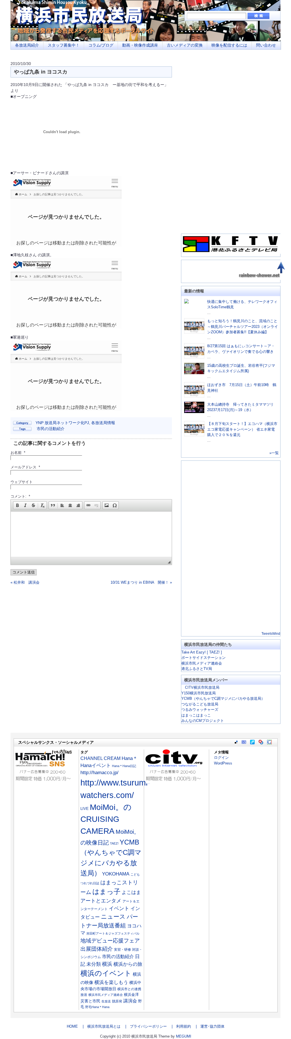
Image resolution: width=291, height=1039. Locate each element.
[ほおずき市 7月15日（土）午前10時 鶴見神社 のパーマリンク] (194, 396)
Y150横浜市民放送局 (198, 693)
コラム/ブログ (100, 45)
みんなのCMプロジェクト (202, 720)
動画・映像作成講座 (140, 45)
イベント (119, 908)
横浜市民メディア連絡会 (201, 663)
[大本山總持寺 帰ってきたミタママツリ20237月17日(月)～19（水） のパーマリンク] (194, 412)
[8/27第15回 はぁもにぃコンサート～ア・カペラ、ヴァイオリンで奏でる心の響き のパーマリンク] (194, 357)
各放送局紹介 (27, 45)
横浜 (107, 964)
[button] (17, 505)
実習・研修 (122, 950)
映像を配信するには (229, 45)
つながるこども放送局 (199, 704)
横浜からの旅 (127, 964)
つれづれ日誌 (89, 883)
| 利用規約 (179, 1026)
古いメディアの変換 (185, 45)
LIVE (84, 809)
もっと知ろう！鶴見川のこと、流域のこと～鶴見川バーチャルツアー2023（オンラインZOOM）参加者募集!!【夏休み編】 (242, 326)
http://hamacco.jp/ (99, 772)
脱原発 (117, 1001)
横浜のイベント (106, 973)
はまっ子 (106, 891)
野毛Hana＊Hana (97, 1007)
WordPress (223, 763)
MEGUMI (183, 1036)
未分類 (93, 964)
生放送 (106, 1001)
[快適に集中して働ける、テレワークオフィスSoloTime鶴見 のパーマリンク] (186, 302)
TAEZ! (114, 843)
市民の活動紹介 (51, 428)
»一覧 (274, 453)
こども (135, 874)
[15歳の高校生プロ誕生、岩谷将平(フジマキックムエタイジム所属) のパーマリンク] (194, 373)
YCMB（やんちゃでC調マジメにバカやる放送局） (223, 698)
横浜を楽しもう (111, 982)
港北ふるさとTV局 (196, 669)
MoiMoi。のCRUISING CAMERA (106, 819)
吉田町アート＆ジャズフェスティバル (113, 933)
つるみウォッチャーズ (199, 709)
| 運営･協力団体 (208, 1026)
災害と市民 (90, 1001)
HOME (72, 1026)
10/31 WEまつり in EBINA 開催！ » (141, 582)
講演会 (130, 1000)
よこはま (131, 892)
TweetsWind (270, 634)
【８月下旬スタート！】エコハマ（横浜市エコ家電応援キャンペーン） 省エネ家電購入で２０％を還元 (242, 429)
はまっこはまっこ (196, 715)
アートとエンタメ (100, 901)
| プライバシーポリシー (144, 1026)
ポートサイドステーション (203, 657)
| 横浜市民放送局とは (99, 1026)
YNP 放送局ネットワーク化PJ (62, 422)
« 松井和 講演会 (25, 582)
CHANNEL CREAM (100, 758)
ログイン (221, 757)
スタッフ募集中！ (64, 45)
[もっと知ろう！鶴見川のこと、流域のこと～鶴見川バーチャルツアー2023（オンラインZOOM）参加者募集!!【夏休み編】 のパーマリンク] (194, 332)
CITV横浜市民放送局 (200, 687)
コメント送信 (24, 572)
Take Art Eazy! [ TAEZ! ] (201, 652)
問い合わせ (266, 45)
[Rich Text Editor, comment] (91, 534)
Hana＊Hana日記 (124, 766)
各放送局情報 (103, 422)
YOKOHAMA (115, 874)
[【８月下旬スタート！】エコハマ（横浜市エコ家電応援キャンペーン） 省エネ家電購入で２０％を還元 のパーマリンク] (194, 435)
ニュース (113, 916)
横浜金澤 (131, 994)
